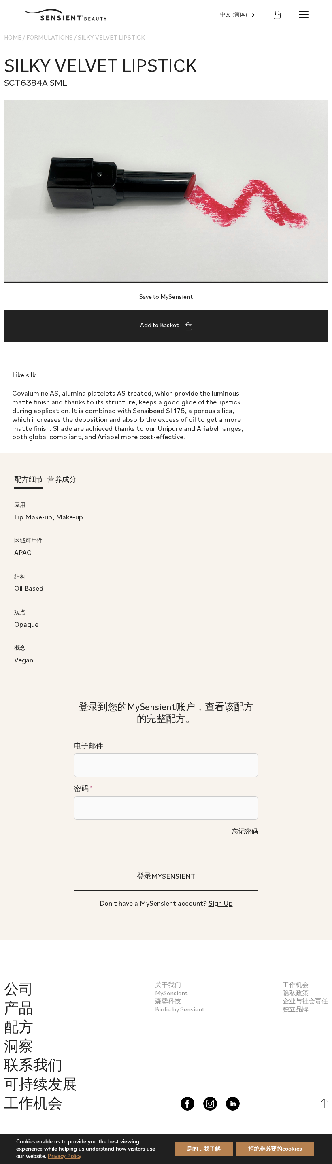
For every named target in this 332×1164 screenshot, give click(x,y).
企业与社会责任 (305, 1001)
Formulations (49, 37)
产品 (18, 1007)
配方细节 (28, 479)
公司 (18, 988)
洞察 (18, 1045)
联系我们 (33, 1064)
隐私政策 (296, 993)
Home (12, 37)
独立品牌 (296, 1009)
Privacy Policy (64, 1156)
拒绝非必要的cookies (275, 1149)
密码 (83, 788)
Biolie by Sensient (179, 1009)
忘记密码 (245, 831)
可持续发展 (40, 1083)
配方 (18, 1026)
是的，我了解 (204, 1149)
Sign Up (221, 903)
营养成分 (62, 479)
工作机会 (33, 1102)
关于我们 (168, 985)
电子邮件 (88, 745)
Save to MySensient (166, 296)
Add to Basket (160, 325)
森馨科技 (168, 1001)
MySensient (171, 993)
